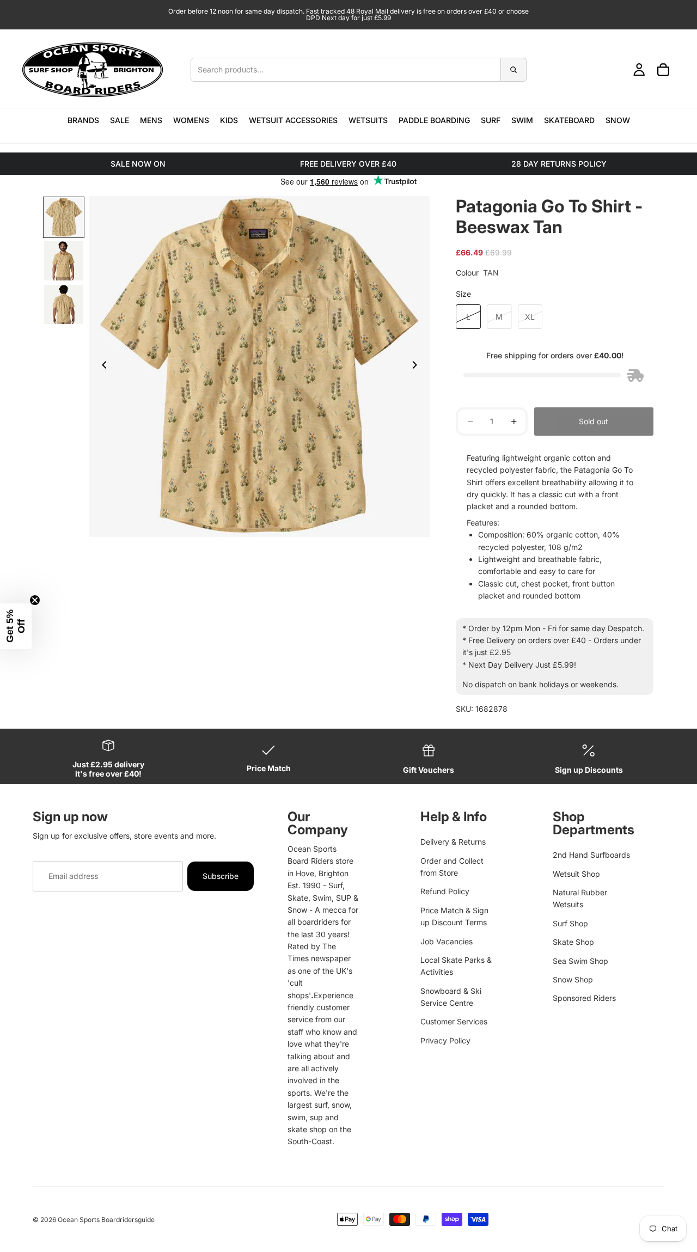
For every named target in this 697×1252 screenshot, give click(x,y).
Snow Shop (573, 979)
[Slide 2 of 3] (63, 260)
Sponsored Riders (584, 998)
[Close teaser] (34, 600)
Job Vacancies (446, 941)
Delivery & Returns (453, 841)
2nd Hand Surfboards (591, 854)
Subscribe (221, 876)
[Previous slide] (101, 366)
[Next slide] (418, 366)
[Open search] (359, 70)
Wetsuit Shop (576, 873)
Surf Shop (570, 923)
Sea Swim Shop (580, 961)
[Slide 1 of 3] (63, 217)
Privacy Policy (445, 1040)
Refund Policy (444, 891)
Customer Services (453, 1021)
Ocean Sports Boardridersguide (106, 1220)
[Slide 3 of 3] (63, 304)
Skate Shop (573, 941)
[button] (16, 626)
